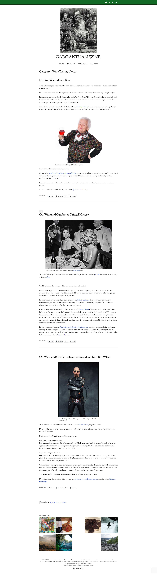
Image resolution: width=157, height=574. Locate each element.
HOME (61, 63)
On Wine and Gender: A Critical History (64, 215)
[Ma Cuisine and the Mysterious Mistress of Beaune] (93, 525)
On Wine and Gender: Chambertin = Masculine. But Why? (74, 357)
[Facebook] (106, 2)
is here (97, 275)
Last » (64, 502)
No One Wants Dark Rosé (55, 80)
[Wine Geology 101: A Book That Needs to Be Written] (109, 542)
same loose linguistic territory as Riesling (63, 173)
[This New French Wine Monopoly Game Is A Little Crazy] (47, 525)
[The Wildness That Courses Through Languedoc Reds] (64, 525)
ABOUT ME (71, 63)
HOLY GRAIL (82, 63)
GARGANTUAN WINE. (78, 57)
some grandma (82, 107)
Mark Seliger (76, 271)
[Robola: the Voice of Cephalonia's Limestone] (64, 542)
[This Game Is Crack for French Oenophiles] (109, 525)
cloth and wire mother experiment (86, 479)
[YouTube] (112, 2)
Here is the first (83, 425)
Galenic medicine (83, 300)
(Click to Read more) (80, 190)
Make (70, 565)
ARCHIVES (94, 63)
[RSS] (116, 2)
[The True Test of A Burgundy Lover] (47, 542)
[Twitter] (109, 2)
